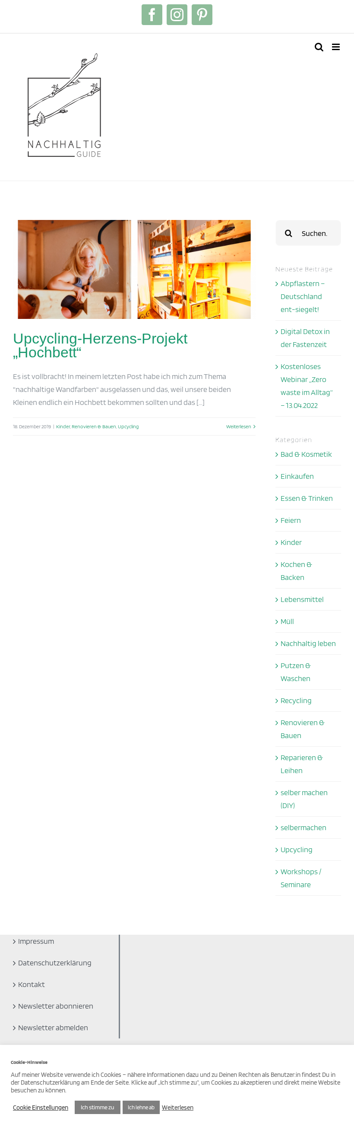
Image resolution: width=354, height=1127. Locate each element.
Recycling (296, 700)
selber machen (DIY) (304, 799)
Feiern (291, 520)
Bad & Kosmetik (306, 453)
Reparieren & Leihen (302, 764)
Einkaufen (297, 476)
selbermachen (303, 827)
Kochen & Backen (296, 571)
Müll (287, 621)
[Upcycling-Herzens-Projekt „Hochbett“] (134, 269)
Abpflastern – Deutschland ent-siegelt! (303, 296)
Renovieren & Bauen (94, 426)
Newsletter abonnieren (55, 1005)
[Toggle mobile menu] (336, 46)
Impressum (36, 941)
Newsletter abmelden (53, 1027)
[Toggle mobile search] (319, 46)
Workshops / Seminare (301, 878)
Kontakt (31, 984)
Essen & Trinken (307, 498)
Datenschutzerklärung (55, 962)
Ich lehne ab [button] (141, 1107)
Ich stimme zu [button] (97, 1107)
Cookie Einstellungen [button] (40, 1107)
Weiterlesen (238, 426)
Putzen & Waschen (296, 672)
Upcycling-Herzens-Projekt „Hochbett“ (100, 345)
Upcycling (128, 426)
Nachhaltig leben (308, 643)
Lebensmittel (302, 599)
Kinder (63, 426)
